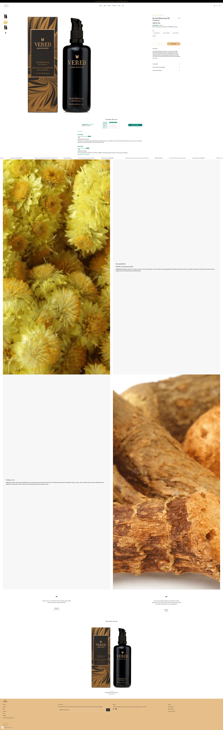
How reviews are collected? (83, 154)
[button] (155, 25)
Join (108, 709)
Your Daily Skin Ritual (157, 70)
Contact (4, 711)
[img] (80, 134)
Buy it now (173, 43)
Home (154, 14)
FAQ (4, 709)
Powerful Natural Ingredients (159, 67)
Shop (4, 713)
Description (155, 48)
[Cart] (219, 6)
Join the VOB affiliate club (8, 717)
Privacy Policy (171, 706)
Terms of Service (171, 711)
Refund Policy (171, 709)
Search (4, 706)
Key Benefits (155, 64)
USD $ (5, 724)
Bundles (4, 715)
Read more (155, 58)
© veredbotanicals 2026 (7, 727)
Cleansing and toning (160, 14)
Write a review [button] (135, 125)
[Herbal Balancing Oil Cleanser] (111, 657)
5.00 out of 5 (91, 124)
